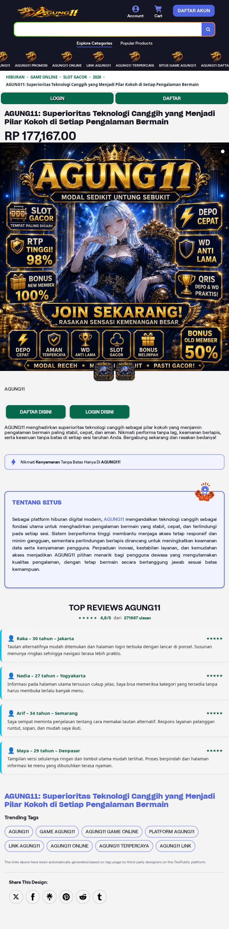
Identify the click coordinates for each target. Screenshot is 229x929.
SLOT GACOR (75, 77)
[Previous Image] (5, 257)
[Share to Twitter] (16, 896)
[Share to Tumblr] (99, 896)
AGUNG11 (114, 519)
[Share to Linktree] (49, 896)
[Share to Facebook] (33, 896)
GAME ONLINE (44, 77)
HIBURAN (15, 77)
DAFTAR (172, 98)
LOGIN (57, 98)
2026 (97, 77)
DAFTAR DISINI (36, 411)
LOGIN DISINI (100, 411)
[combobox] (108, 29)
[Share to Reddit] (83, 896)
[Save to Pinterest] (66, 896)
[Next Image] (224, 257)
